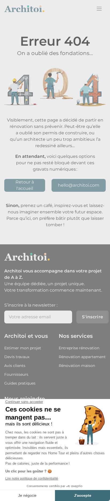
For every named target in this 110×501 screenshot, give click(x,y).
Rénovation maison (77, 365)
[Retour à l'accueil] (24, 8)
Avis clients (14, 365)
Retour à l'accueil (24, 185)
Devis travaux (16, 356)
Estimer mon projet (22, 348)
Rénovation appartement (82, 356)
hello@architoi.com (78, 185)
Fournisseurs (16, 374)
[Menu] (99, 8)
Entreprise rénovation (79, 348)
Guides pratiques (20, 383)
